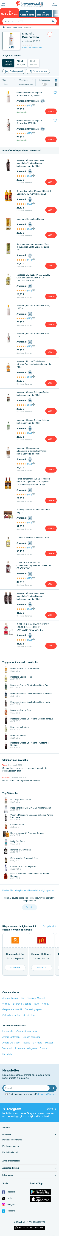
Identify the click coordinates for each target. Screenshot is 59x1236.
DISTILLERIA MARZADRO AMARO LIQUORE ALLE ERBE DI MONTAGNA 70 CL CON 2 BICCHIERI (33, 627)
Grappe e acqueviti (12, 1009)
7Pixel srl (20, 1222)
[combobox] (8, 21)
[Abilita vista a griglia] (56, 84)
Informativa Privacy (45, 1094)
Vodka (45, 1003)
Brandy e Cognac (22, 1003)
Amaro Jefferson (11, 1037)
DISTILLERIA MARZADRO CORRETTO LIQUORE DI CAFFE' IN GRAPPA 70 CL (34, 565)
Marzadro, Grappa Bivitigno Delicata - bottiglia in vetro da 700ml (34, 421)
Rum (36, 1003)
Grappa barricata (31, 1037)
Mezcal (49, 1042)
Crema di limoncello (26, 1031)
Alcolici (9, 27)
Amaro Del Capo (11, 1042)
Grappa (43, 1048)
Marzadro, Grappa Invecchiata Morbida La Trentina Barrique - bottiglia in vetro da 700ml (30, 163)
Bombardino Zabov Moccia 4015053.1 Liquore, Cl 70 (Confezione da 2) (34, 192)
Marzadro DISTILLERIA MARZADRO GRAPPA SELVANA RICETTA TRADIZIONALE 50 (33, 278)
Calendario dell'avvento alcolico (18, 1015)
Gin (22, 998)
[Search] (53, 21)
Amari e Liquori (10, 998)
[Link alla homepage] (3, 27)
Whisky (6, 1003)
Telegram (10, 1211)
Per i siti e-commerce (12, 1140)
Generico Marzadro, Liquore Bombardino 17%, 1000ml (29, 94)
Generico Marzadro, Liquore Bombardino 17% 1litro (29, 122)
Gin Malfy (7, 1054)
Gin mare (37, 1042)
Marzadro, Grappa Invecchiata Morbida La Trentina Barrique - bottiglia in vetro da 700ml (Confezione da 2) (30, 596)
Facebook (10, 1192)
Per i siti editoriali (10, 1152)
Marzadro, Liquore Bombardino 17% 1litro (33, 335)
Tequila (26, 1042)
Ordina (23, 80)
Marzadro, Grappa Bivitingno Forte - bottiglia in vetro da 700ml (33, 393)
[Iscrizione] (54, 1088)
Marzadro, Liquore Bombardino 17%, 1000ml (33, 307)
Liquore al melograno (26, 1048)
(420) (29, 105)
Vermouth (7, 1048)
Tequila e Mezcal (36, 998)
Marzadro (18, 27)
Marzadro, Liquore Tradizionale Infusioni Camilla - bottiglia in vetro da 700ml (34, 364)
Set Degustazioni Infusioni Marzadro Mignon (33, 511)
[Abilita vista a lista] (56, 80)
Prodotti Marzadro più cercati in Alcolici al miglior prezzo (27, 890)
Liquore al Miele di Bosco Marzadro (33, 537)
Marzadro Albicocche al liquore (30, 219)
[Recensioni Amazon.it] (22, 105)
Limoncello (7, 1031)
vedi (50, 111)
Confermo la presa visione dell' (31, 1094)
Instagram (11, 1204)
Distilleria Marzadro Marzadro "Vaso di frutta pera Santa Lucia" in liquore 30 (33, 247)
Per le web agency (10, 1146)
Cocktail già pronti (34, 1009)
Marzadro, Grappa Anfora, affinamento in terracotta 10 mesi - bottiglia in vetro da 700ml (32, 451)
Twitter (9, 1198)
